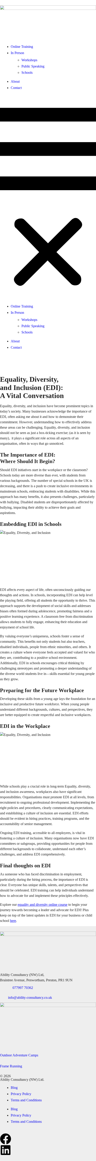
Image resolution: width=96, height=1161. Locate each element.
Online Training (22, 46)
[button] (48, 197)
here (13, 921)
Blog (14, 1087)
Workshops (29, 60)
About (15, 81)
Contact (16, 88)
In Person (17, 53)
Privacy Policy (21, 1094)
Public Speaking (32, 66)
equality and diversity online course (42, 904)
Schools (27, 72)
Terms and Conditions (26, 1100)
